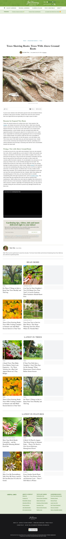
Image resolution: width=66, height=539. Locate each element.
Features (44, 52)
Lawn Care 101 (54, 503)
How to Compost (54, 507)
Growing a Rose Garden (42, 503)
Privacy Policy (49, 522)
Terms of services (19, 235)
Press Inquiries (26, 505)
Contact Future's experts (25, 522)
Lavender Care (40, 505)
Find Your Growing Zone (56, 496)
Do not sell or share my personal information (37, 525)
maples (5, 125)
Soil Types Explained (55, 505)
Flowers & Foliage (37, 8)
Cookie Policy (20, 525)
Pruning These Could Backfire (34, 11)
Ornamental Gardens (33, 40)
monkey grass (34, 175)
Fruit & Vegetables (50, 8)
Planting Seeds (54, 498)
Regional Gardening (24, 8)
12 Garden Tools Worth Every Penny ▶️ (53, 11)
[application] (22, 204)
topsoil (32, 165)
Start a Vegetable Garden (56, 510)
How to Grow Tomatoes (42, 498)
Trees (41, 40)
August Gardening (11, 8)
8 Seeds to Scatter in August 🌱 (18, 11)
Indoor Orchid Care (41, 500)
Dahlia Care (39, 510)
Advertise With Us (27, 503)
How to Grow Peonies (42, 507)
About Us (25, 496)
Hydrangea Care (40, 496)
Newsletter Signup (27, 500)
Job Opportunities (27, 507)
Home (24, 40)
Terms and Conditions (38, 522)
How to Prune (54, 500)
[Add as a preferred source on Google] (33, 529)
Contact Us (25, 498)
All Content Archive (27, 510)
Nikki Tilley (26, 52)
